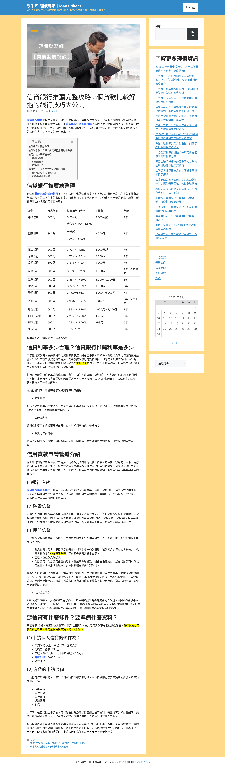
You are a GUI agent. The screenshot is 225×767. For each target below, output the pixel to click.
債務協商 (160, 262)
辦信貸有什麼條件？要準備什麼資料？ (48, 169)
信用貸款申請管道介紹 (39, 154)
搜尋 (158, 26)
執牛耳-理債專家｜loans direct (54, 6)
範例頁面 (190, 7)
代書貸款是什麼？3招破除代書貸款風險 (49, 746)
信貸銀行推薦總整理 (38, 146)
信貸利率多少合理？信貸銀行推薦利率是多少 (51, 150)
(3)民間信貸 (38, 165)
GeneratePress (141, 762)
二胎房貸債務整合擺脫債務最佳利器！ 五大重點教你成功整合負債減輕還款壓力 (176, 79)
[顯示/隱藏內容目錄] (71, 142)
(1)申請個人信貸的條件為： (45, 173)
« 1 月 (175, 342)
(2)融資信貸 (37, 161)
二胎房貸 (160, 257)
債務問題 (160, 267)
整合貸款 (160, 273)
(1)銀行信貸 (37, 158)
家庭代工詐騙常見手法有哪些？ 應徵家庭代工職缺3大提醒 (58, 743)
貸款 (32, 740)
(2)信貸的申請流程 (41, 176)
